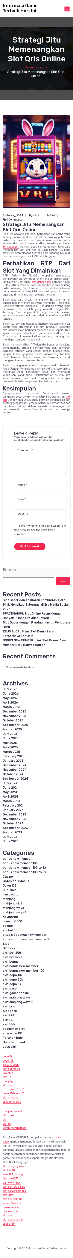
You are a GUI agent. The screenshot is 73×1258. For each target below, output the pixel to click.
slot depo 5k (12, 984)
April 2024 (10, 796)
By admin (34, 215)
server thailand (12, 1203)
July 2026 (10, 689)
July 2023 (10, 837)
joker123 (8, 1073)
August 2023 (12, 832)
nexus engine (11, 1207)
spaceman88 (12, 1033)
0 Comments (14, 219)
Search (9, 570)
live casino (10, 894)
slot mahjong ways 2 (18, 1002)
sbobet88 (10, 930)
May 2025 (10, 743)
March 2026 (11, 707)
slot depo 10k (12, 975)
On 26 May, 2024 (13, 215)
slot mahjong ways (17, 997)
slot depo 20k (13, 979)
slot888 (9, 1024)
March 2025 (11, 752)
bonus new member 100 (20, 863)
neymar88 (10, 917)
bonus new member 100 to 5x (24, 872)
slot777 (8, 1015)
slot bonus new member (20, 966)
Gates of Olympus (16, 881)
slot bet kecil (12, 957)
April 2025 (10, 747)
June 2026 (11, 693)
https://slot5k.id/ (13, 1089)
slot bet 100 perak (14, 1186)
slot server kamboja (15, 1191)
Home (29, 67)
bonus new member (17, 858)
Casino (8, 876)
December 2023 (14, 814)
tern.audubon (11, 246)
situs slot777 (11, 1178)
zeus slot (9, 1046)
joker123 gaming (13, 1174)
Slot (40, 67)
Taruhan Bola (13, 1038)
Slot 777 (9, 948)
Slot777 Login (11, 1064)
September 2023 (15, 828)
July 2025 (10, 734)
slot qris (9, 1006)
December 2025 (14, 711)
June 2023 (11, 841)
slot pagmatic (11, 1069)
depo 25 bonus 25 (14, 1093)
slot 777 (8, 1077)
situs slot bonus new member (25, 935)
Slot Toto (10, 1011)
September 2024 (15, 778)
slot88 (8, 1020)
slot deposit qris (41, 282)
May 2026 (10, 698)
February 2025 (14, 756)
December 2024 (14, 765)
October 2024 (13, 774)
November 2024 (14, 769)
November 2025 (14, 716)
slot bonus (11, 961)
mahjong (9, 899)
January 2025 (13, 760)
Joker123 (9, 885)
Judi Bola (9, 890)
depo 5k (7, 1056)
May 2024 (10, 792)
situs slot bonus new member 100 (27, 939)
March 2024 (11, 801)
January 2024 (13, 810)
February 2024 (14, 805)
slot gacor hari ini (16, 993)
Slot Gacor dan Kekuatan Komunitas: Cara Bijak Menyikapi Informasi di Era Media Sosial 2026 (36, 604)
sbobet (8, 926)
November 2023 (14, 819)
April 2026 (10, 702)
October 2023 (13, 823)
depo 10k (8, 1060)
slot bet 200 (12, 952)
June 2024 (11, 787)
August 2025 (12, 729)
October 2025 (13, 720)
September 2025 (15, 725)
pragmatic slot (12, 1211)
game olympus (12, 1182)
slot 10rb (8, 1195)
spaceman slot (14, 1029)
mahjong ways (13, 908)
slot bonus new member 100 (23, 970)
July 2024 (10, 783)
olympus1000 (12, 921)
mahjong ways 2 (15, 912)
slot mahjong (11, 1097)
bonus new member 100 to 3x (24, 867)
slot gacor (10, 988)
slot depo (8, 1085)
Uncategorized (14, 1042)
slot (5, 1119)
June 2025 (11, 738)
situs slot (8, 1115)
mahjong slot (12, 903)
